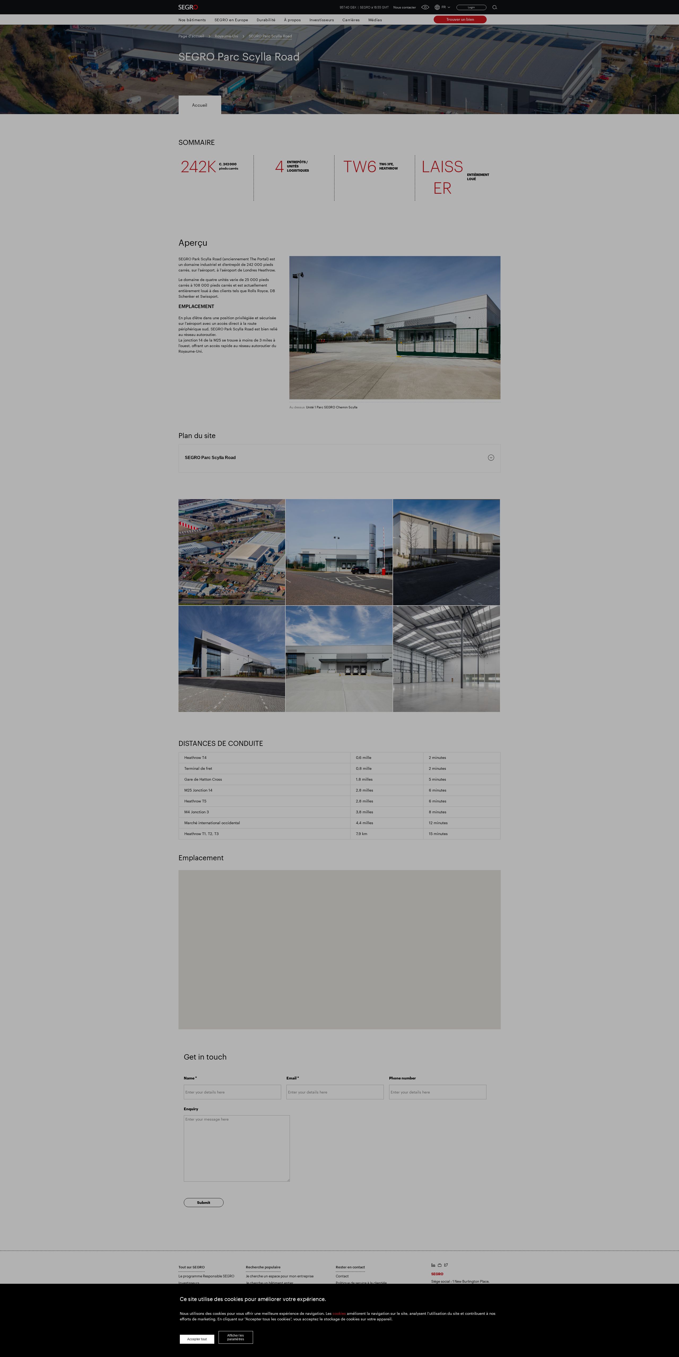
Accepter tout (197, 1339)
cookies (339, 1313)
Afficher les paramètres (235, 1337)
